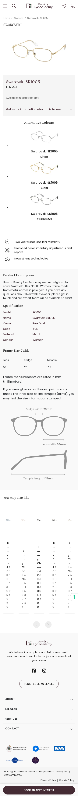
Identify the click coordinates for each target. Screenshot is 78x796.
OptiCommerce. (13, 775)
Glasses (18, 18)
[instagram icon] (44, 670)
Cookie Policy (66, 780)
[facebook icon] (33, 670)
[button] (36, 624)
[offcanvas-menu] (5, 6)
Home (6, 18)
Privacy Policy (48, 780)
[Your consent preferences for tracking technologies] (74, 597)
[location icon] (14, 6)
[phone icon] (73, 6)
